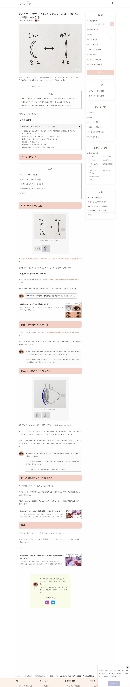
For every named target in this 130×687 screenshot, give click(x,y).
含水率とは (106, 170)
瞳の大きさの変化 (95, 49)
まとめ (91, 156)
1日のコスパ (93, 30)
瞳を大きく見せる (95, 127)
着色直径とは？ (108, 160)
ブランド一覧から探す (96, 91)
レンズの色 (93, 39)
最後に (90, 214)
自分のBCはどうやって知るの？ (98, 210)
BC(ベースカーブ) (95, 64)
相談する (113, 683)
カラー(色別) (93, 122)
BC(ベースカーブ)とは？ (94, 171)
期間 (91, 34)
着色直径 (92, 54)
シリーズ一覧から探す (96, 96)
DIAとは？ (92, 160)
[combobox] (98, 24)
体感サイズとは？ (93, 165)
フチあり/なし (94, 137)
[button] (63, 229)
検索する (100, 72)
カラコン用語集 (92, 153)
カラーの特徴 (107, 156)
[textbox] (98, 24)
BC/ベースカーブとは (95, 197)
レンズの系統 (94, 44)
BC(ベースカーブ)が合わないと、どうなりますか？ (39, 126)
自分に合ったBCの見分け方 (97, 202)
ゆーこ (40, 20)
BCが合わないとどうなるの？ (97, 206)
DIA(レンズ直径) (95, 59)
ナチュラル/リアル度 (96, 132)
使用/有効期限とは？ (108, 165)
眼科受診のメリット (94, 178)
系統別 (91, 112)
